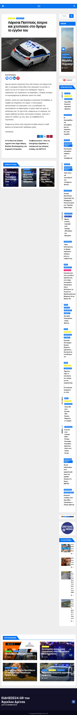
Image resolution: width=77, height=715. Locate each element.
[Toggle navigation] (39, 6)
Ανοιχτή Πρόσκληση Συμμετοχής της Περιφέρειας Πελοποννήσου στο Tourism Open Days (69, 200)
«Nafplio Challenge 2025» (19, 653)
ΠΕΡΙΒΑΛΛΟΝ (68, 216)
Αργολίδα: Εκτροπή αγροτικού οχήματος (28, 178)
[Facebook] (7, 78)
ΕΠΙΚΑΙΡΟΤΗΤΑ (20, 18)
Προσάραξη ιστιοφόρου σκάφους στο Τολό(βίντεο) (68, 153)
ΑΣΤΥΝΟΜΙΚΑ (12, 18)
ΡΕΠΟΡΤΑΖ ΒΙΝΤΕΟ (66, 57)
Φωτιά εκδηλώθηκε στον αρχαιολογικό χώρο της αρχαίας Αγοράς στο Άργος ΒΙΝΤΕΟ (68, 474)
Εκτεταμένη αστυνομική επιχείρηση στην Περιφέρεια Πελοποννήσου (10, 173)
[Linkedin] (14, 78)
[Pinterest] (18, 78)
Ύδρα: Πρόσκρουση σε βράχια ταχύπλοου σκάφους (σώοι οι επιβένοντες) (68, 251)
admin (65, 68)
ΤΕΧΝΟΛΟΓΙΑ (67, 270)
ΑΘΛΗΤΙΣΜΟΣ (8, 651)
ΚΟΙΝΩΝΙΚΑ (67, 313)
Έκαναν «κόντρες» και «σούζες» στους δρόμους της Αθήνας (46, 174)
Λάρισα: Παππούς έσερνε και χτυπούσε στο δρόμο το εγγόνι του (27, 26)
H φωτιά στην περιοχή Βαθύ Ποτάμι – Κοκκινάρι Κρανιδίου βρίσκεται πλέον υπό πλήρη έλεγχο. (67, 441)
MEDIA (65, 264)
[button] (74, 6)
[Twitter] (10, 78)
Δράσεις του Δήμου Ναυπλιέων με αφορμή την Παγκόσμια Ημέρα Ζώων (20, 672)
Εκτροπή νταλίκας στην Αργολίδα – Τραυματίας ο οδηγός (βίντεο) (69, 500)
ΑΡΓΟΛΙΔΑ (67, 93)
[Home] (2, 6)
